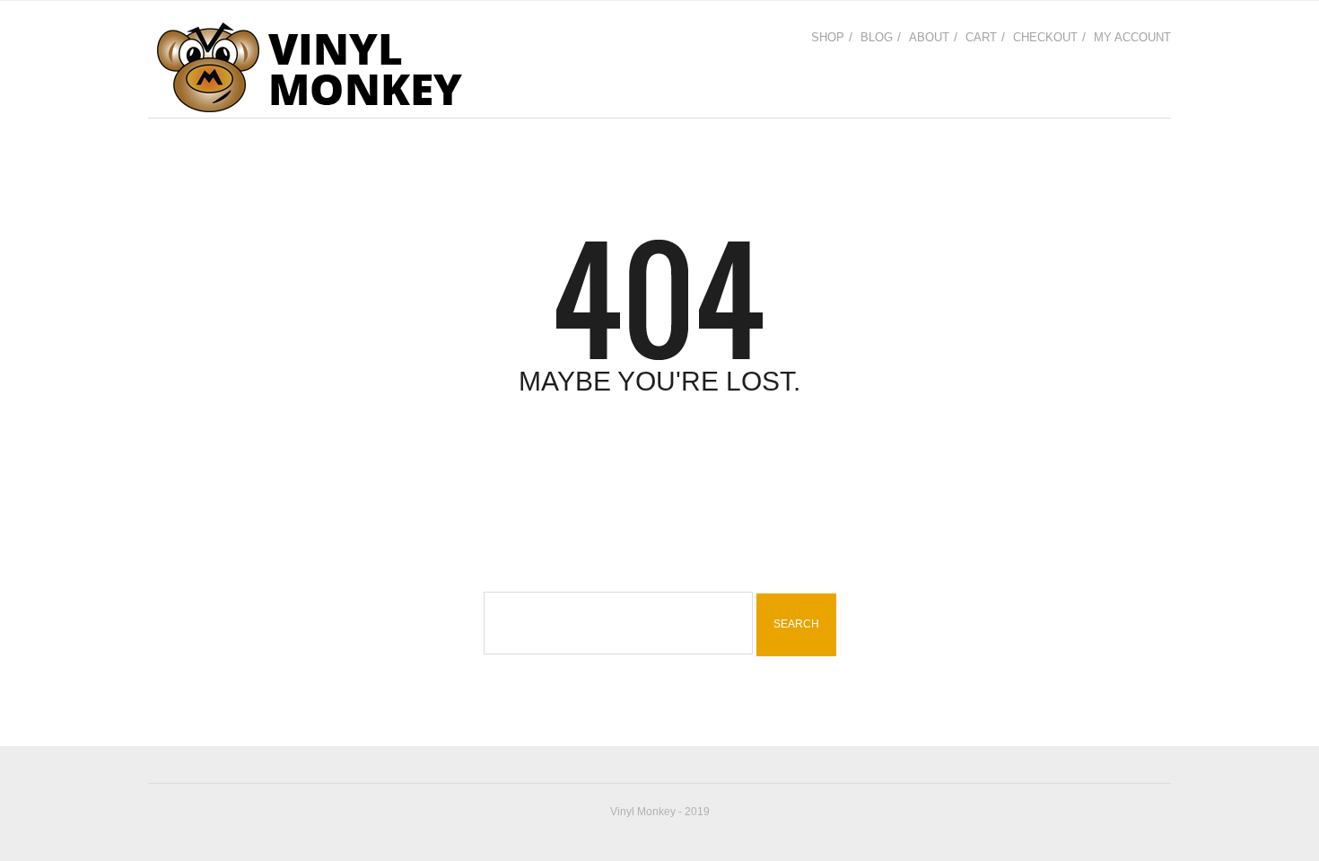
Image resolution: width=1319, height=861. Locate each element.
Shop (827, 37)
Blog (876, 37)
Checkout (1045, 37)
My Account (1132, 37)
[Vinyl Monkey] (308, 67)
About (929, 37)
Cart (981, 37)
